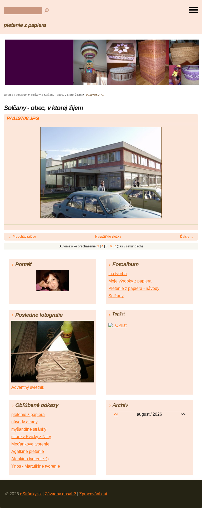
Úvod (7, 94)
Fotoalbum (20, 94)
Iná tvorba (117, 273)
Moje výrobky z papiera (130, 281)
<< (116, 414)
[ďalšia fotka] (189, 175)
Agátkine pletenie (27, 451)
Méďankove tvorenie (30, 444)
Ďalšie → (186, 236)
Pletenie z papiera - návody (133, 288)
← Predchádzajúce (22, 236)
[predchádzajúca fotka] (12, 175)
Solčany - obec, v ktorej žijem (63, 94)
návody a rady (24, 422)
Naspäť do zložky (108, 236)
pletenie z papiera (25, 25)
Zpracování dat (93, 494)
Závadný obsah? (60, 494)
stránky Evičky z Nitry (31, 436)
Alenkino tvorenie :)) (30, 459)
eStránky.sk (31, 494)
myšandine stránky (28, 429)
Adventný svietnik (27, 387)
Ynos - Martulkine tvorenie (35, 466)
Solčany (36, 94)
